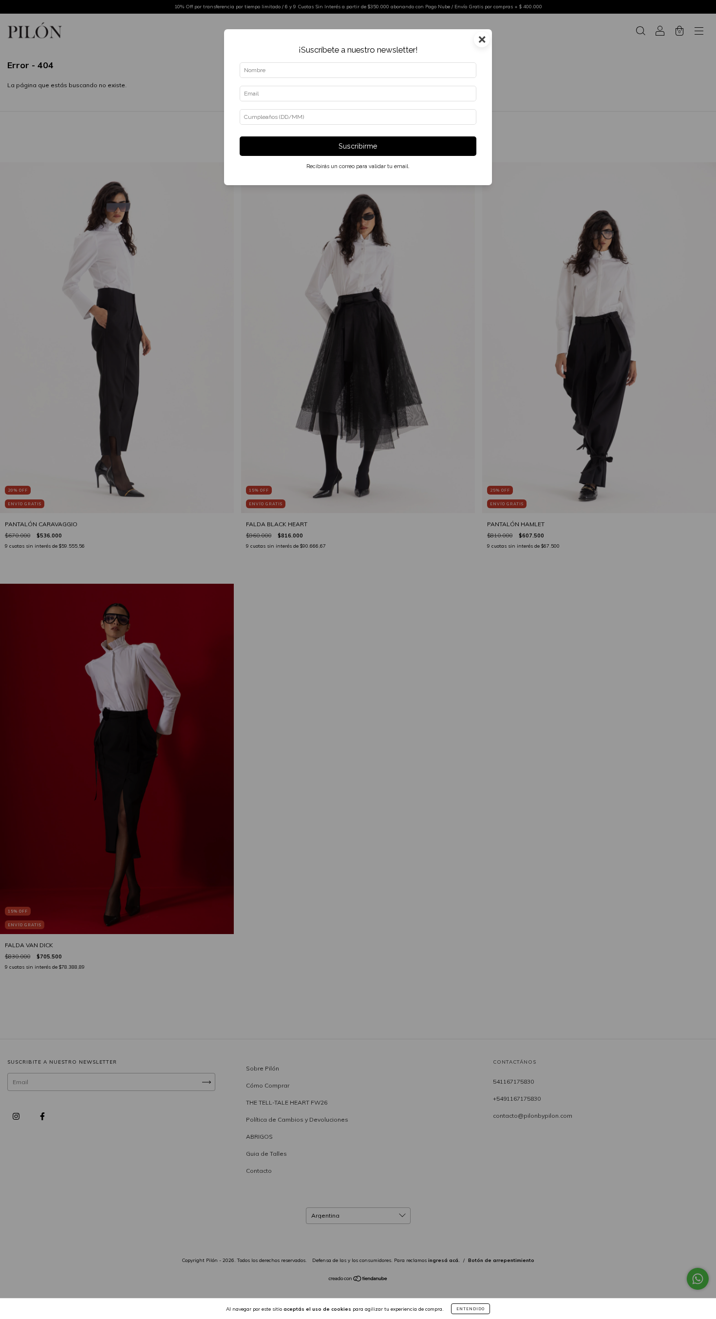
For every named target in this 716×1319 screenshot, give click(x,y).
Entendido (470, 1308)
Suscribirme (358, 146)
